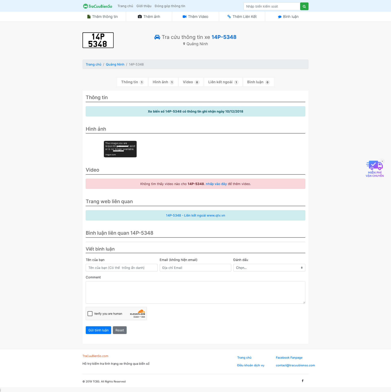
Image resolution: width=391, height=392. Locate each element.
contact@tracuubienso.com (295, 365)
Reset (119, 330)
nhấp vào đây (216, 184)
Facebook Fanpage (289, 357)
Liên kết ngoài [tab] (222, 82)
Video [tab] (190, 82)
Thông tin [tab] (131, 82)
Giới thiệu (144, 6)
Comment (93, 277)
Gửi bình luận (98, 330)
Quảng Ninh (115, 64)
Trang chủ (125, 6)
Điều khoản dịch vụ (250, 365)
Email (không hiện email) (179, 260)
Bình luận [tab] (257, 82)
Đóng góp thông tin (170, 6)
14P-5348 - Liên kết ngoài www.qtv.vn (195, 215)
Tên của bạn (95, 260)
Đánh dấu (240, 260)
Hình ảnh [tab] (162, 82)
